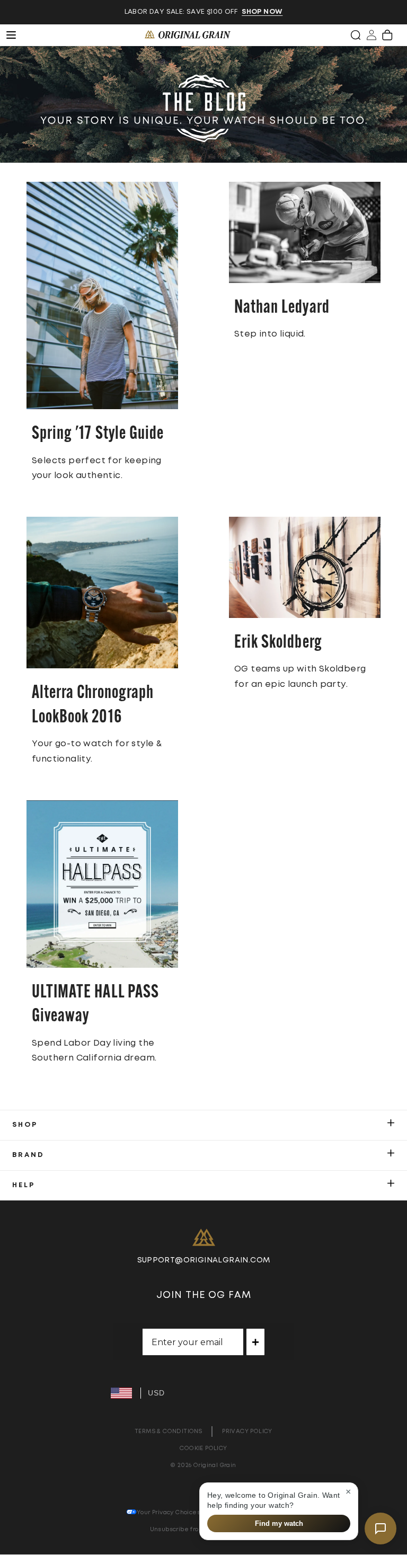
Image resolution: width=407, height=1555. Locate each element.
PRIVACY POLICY (247, 1431)
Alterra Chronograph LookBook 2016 (93, 705)
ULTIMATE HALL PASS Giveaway (95, 1005)
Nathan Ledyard (282, 308)
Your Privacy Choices (168, 1512)
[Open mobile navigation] (17, 35)
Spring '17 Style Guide (98, 434)
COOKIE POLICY (203, 1448)
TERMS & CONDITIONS (168, 1431)
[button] (356, 35)
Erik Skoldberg (278, 643)
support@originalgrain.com (203, 1260)
